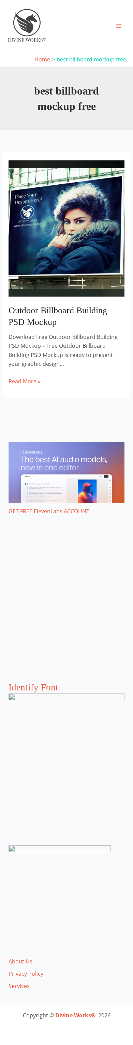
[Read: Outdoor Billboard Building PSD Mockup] (67, 228)
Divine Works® (75, 1015)
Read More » (25, 381)
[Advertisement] (66, 605)
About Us (20, 961)
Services (19, 986)
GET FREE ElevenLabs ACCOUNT (49, 511)
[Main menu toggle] (118, 25)
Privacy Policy (26, 973)
